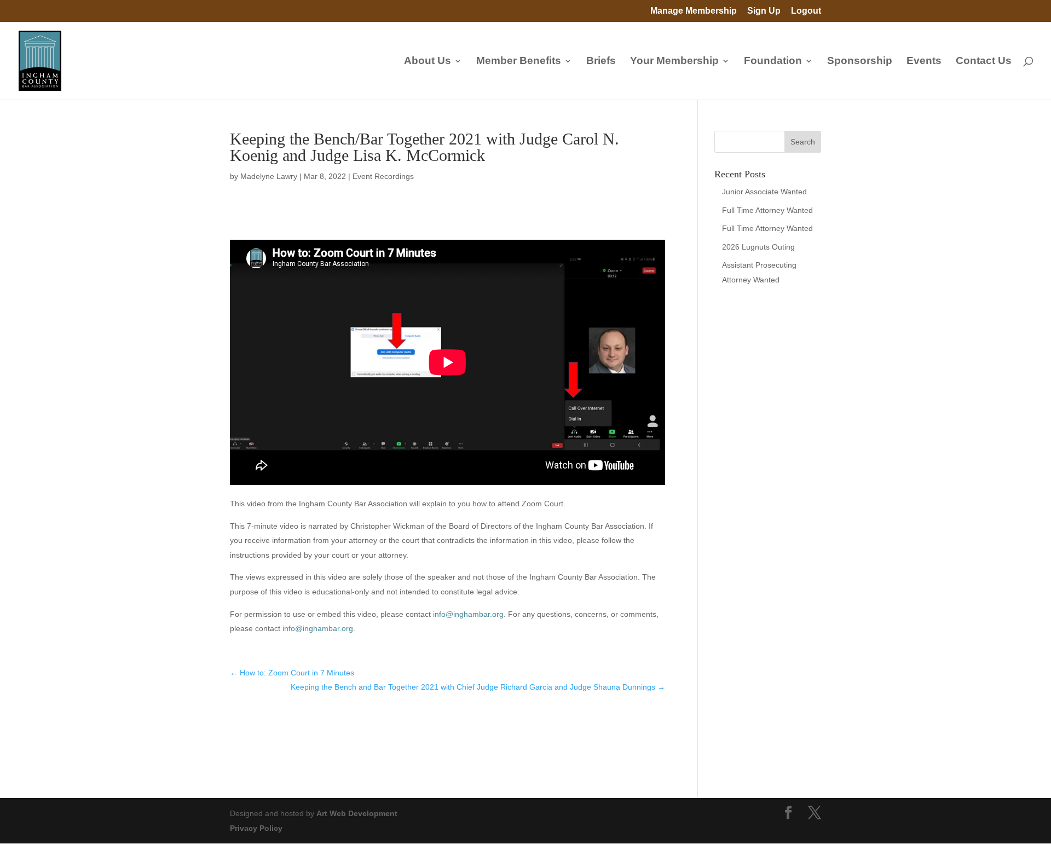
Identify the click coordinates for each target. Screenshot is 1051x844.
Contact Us (984, 61)
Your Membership (674, 61)
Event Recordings (383, 176)
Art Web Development (356, 813)
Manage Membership (693, 11)
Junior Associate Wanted (764, 191)
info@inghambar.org (468, 614)
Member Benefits (518, 61)
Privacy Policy (256, 828)
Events (924, 61)
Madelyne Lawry (268, 176)
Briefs (601, 61)
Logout (806, 11)
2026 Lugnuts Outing (758, 246)
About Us (427, 61)
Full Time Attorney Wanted (767, 210)
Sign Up (764, 11)
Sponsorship (859, 61)
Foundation (773, 61)
